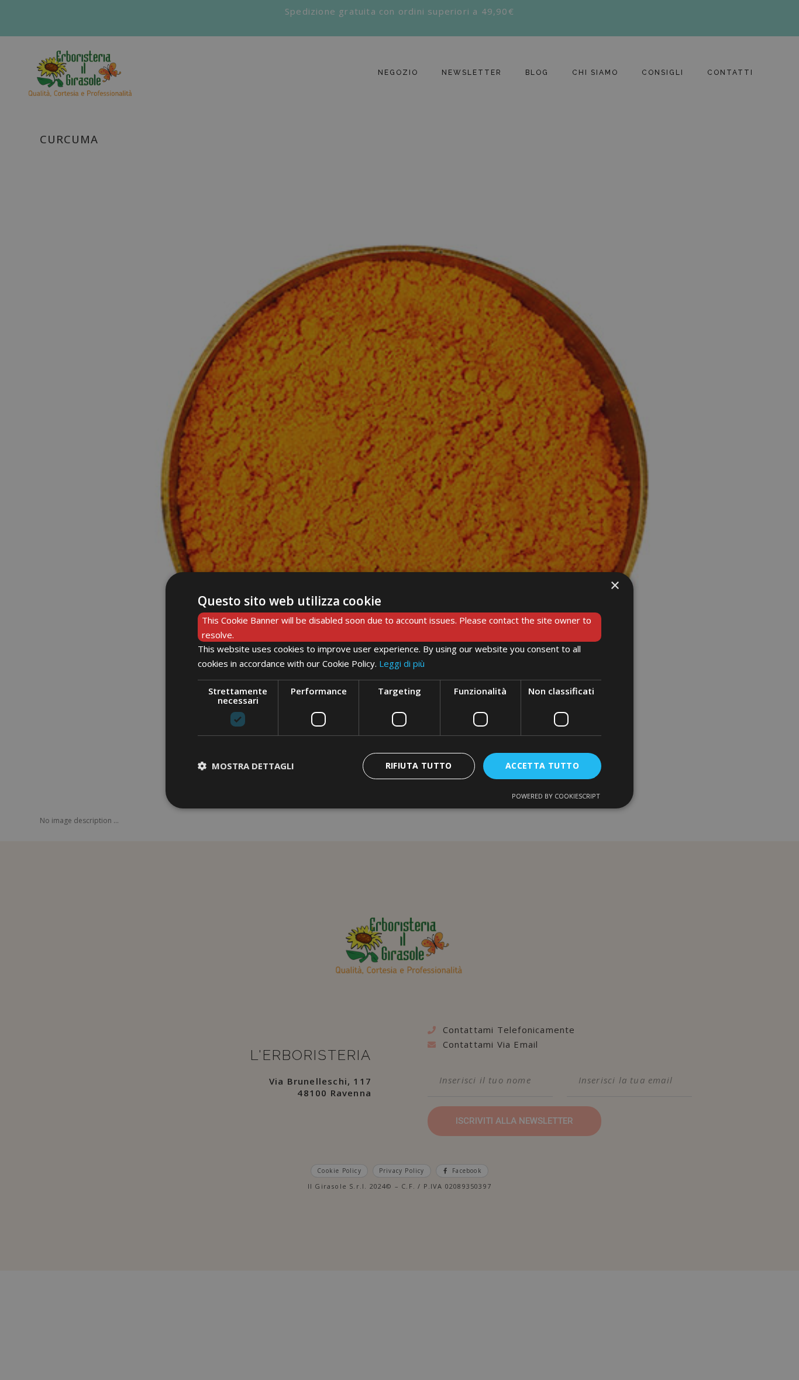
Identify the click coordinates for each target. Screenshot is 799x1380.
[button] (246, 765)
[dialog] (399, 690)
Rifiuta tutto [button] (418, 765)
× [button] (614, 585)
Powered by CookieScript (556, 795)
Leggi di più (402, 663)
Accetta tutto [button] (542, 765)
